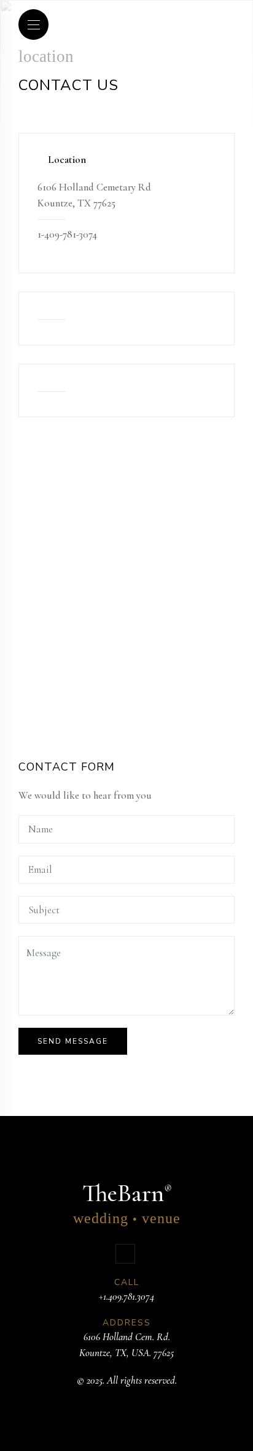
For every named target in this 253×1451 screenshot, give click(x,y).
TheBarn (127, 1202)
